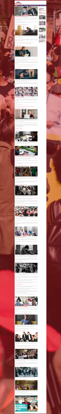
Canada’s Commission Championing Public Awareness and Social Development (25, 156)
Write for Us (41, 5)
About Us (18, 5)
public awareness (35, 223)
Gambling (16, 18)
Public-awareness (26, 5)
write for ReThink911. (30, 393)
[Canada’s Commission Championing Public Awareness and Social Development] (42, 30)
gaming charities (26, 64)
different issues (33, 59)
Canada (27, 309)
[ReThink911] (18, 3)
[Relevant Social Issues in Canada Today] (42, 36)
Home (16, 5)
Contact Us (44, 5)
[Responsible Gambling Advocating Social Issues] (42, 17)
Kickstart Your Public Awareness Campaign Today (21, 306)
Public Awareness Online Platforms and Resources (34, 5)
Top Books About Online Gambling (19, 97)
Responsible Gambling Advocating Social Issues (21, 16)
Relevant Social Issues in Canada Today (20, 236)
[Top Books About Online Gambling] (42, 23)
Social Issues (21, 5)
